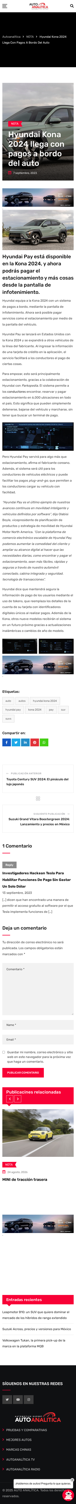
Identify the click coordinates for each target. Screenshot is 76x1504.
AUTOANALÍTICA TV (20, 1459)
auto (8, 701)
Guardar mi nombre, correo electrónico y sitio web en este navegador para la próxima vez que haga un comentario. (40, 1056)
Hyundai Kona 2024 (45, 701)
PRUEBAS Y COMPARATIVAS (26, 1430)
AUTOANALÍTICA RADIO (23, 1469)
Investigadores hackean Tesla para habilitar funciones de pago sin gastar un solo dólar (36, 880)
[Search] (72, 6)
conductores (16, 391)
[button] (9, 1098)
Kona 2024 (35, 709)
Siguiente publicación (49, 814)
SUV (63, 709)
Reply (9, 865)
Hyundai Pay (13, 709)
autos (22, 701)
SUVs (8, 718)
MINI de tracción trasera (24, 1179)
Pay (51, 709)
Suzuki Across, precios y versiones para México (36, 1329)
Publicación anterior (26, 773)
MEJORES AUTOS (19, 1440)
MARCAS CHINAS (18, 1449)
